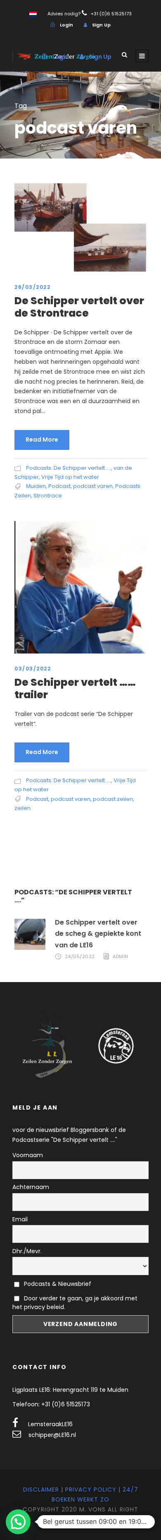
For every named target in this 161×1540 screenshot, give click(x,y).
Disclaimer (41, 1489)
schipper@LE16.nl (52, 1435)
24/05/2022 (80, 956)
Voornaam (27, 1155)
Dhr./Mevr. (27, 1251)
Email (20, 1219)
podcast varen (93, 486)
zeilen (22, 808)
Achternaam (30, 1187)
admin (120, 956)
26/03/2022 (32, 287)
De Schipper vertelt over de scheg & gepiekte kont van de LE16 (98, 933)
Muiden (36, 486)
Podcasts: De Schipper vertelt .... (68, 468)
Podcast (59, 486)
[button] (18, 1521)
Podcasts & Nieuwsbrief (56, 1284)
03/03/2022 (32, 668)
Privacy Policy (90, 1489)
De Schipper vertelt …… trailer (75, 688)
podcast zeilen (113, 799)
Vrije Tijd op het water (70, 477)
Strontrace (47, 496)
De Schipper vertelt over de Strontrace (79, 306)
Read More (42, 439)
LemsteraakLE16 (50, 1424)
